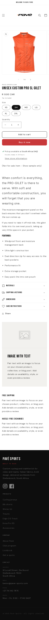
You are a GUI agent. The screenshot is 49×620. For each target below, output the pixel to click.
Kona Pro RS (9, 523)
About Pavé (8, 541)
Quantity (6, 119)
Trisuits (6, 514)
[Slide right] (30, 80)
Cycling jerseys (10, 499)
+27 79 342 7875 (11, 591)
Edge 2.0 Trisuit (10, 518)
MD (26, 107)
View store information (16, 158)
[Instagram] (5, 486)
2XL (16, 113)
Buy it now (24, 142)
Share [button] (8, 313)
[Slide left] (19, 80)
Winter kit (7, 509)
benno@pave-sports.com (15, 583)
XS (6, 107)
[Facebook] (11, 486)
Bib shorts (8, 504)
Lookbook (7, 550)
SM (16, 107)
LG (36, 107)
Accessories (8, 528)
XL (6, 113)
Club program (9, 545)
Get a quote (9, 555)
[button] (3, 15)
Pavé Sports (16, 613)
